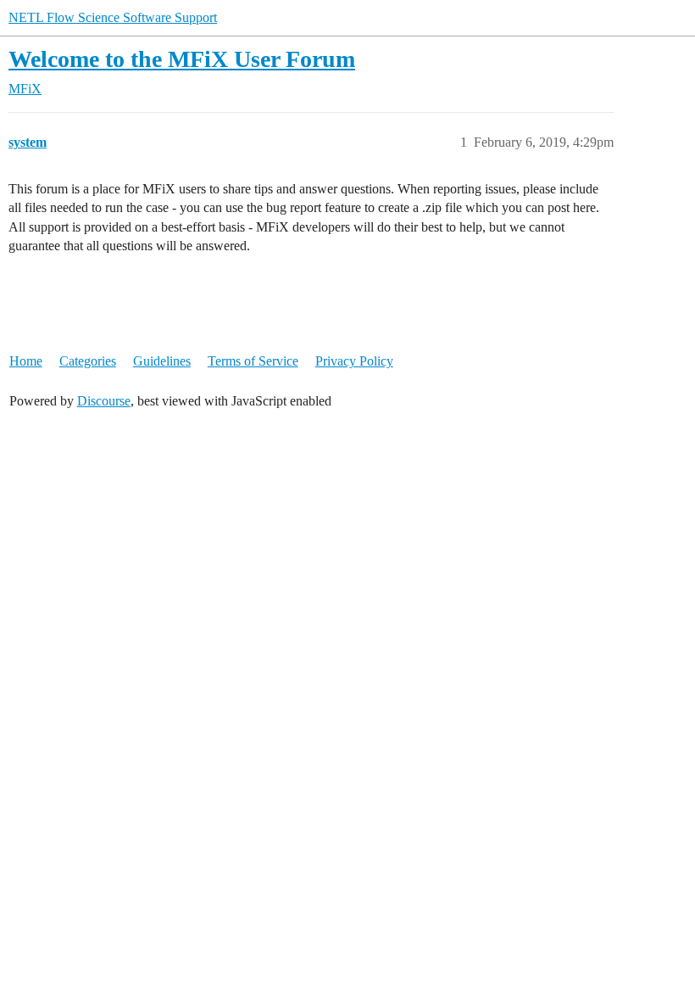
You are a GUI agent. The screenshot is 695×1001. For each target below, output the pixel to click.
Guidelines (162, 361)
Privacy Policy (354, 361)
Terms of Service (253, 361)
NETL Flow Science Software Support (112, 17)
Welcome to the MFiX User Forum (181, 59)
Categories (87, 361)
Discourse (104, 401)
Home (25, 361)
